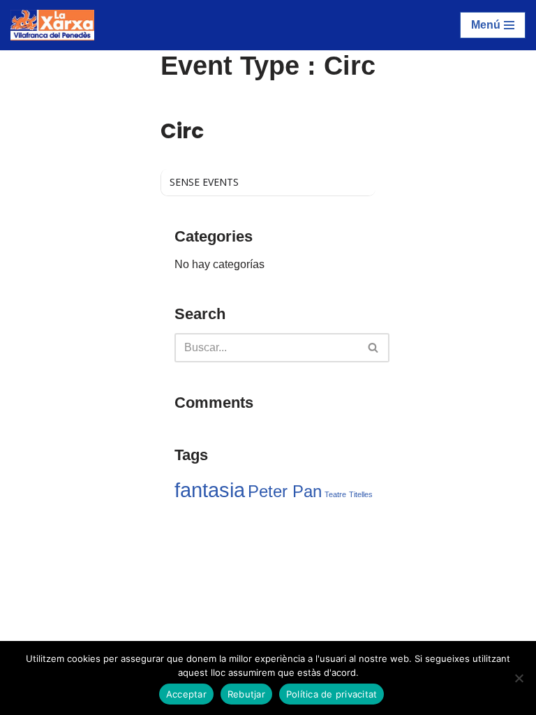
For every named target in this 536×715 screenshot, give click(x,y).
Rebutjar (246, 694)
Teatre (335, 494)
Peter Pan (285, 491)
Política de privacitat (332, 694)
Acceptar (186, 694)
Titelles (361, 494)
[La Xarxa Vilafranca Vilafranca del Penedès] (52, 25)
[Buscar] (373, 347)
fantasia (209, 489)
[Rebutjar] (519, 678)
